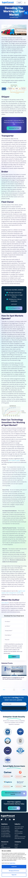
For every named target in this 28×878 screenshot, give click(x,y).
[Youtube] (14, 819)
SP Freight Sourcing (5, 826)
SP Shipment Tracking (5, 831)
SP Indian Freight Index (6, 836)
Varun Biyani (4, 603)
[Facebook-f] (6, 819)
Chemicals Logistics (19, 831)
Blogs (2, 845)
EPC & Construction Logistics (19, 834)
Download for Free (14, 128)
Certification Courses (5, 847)
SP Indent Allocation (5, 828)
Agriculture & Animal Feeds (20, 836)
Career (16, 847)
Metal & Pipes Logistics (19, 826)
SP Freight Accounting (5, 834)
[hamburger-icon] (24, 3)
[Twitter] (2, 819)
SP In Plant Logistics (5, 830)
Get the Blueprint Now (14, 308)
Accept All (14, 866)
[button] (19, 2)
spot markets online (14, 460)
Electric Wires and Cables (20, 838)
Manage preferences (14, 870)
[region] (14, 863)
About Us (16, 844)
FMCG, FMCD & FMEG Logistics (19, 829)
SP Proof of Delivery (5, 833)
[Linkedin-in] (10, 819)
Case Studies (4, 844)
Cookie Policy (12, 863)
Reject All (14, 874)
